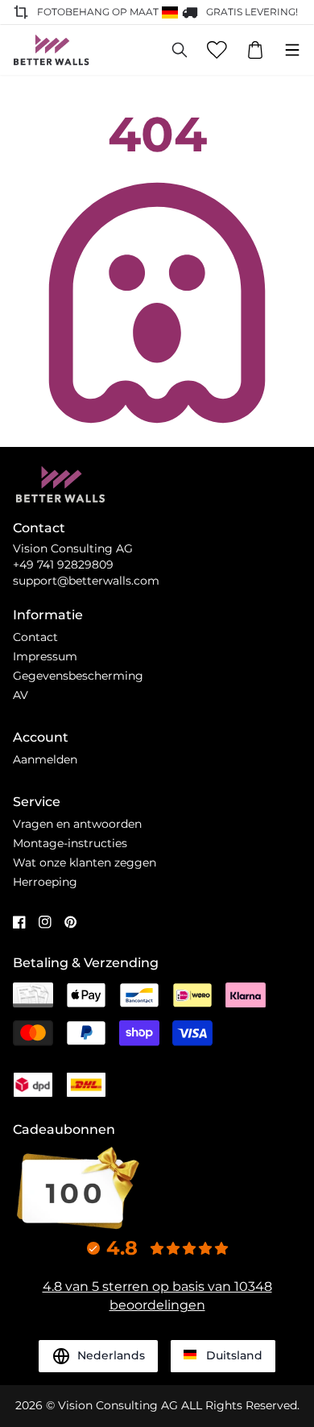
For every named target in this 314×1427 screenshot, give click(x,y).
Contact (35, 637)
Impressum (45, 656)
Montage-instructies (70, 843)
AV (20, 695)
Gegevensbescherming (78, 675)
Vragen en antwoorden (77, 824)
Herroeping (45, 882)
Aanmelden (45, 759)
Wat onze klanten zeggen (84, 862)
